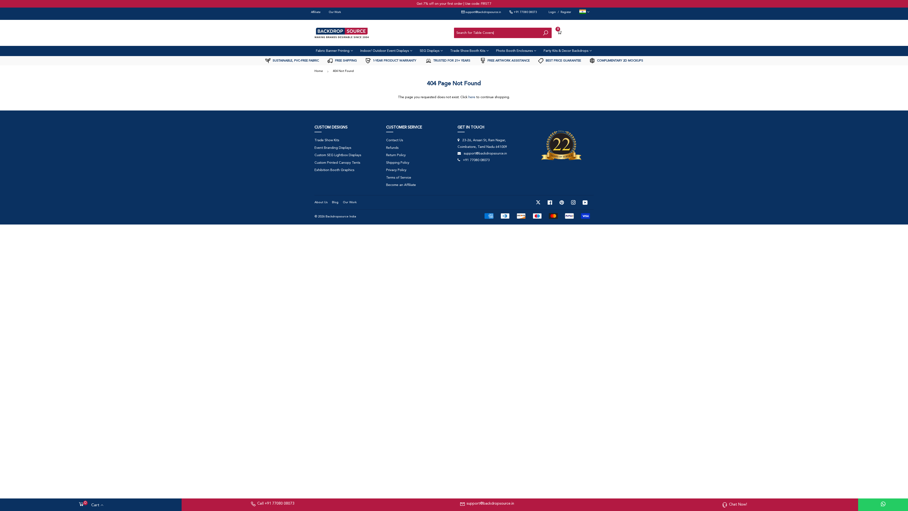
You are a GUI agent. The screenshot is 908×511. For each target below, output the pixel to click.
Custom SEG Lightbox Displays (337, 155)
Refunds (392, 148)
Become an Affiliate (401, 185)
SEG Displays (430, 51)
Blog (335, 202)
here (471, 97)
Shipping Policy (397, 162)
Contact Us (394, 140)
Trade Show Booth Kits (468, 51)
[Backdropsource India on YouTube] (585, 202)
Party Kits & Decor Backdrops (566, 51)
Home (318, 71)
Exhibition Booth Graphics (334, 170)
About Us (320, 202)
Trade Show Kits (326, 140)
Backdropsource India (341, 216)
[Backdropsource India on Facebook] (549, 202)
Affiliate (315, 12)
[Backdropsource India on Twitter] (538, 202)
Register (566, 12)
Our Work (335, 12)
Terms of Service (398, 177)
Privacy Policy (396, 170)
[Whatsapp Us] (883, 505)
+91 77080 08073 (525, 12)
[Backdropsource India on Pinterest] (561, 202)
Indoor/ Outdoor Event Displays (385, 51)
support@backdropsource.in (483, 12)
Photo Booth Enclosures (515, 51)
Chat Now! (738, 505)
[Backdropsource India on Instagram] (573, 202)
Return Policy (396, 155)
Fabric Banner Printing (333, 51)
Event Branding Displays (332, 148)
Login (552, 12)
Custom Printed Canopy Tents (337, 162)
